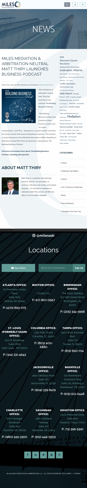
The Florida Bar (72, 137)
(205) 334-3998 (74, 312)
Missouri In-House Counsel (68, 124)
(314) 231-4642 (16, 355)
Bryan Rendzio (64, 77)
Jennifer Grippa (74, 106)
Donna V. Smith (64, 97)
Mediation (74, 116)
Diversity (76, 93)
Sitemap (77, 473)
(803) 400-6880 (45, 345)
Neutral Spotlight (66, 127)
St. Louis (63, 133)
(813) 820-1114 (74, 351)
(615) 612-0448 (74, 394)
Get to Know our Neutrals (71, 187)
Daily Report (66, 93)
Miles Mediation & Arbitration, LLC (27, 473)
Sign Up (79, 268)
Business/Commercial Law (76, 77)
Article (64, 163)
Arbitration (66, 70)
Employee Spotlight (75, 97)
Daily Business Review (67, 90)
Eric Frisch (76, 100)
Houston (72, 103)
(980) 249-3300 (16, 437)
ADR (62, 57)
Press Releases (67, 203)
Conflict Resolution (67, 83)
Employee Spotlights (70, 171)
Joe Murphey (63, 110)
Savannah (68, 130)
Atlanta (77, 70)
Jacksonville (80, 103)
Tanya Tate (63, 136)
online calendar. (40, 195)
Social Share (49, 85)
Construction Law (66, 87)
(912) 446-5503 (45, 437)
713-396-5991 (74, 429)
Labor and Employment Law (69, 113)
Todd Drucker (63, 140)
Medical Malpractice (65, 121)
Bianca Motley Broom (74, 74)
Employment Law (66, 100)
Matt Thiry (26, 178)
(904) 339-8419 (45, 390)
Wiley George (72, 140)
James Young (64, 107)
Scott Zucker (75, 130)
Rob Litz (62, 130)
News (41, 85)
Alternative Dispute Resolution (68, 62)
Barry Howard (64, 74)
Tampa (79, 133)
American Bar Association (69, 67)
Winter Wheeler (64, 143)
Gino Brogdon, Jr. (64, 104)
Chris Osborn (69, 81)
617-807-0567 (45, 300)
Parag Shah (78, 127)
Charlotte (62, 80)
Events (64, 179)
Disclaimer (66, 473)
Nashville (79, 124)
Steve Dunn (71, 133)
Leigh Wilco (63, 117)
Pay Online (20, 268)
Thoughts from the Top (71, 211)
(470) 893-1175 (16, 308)
